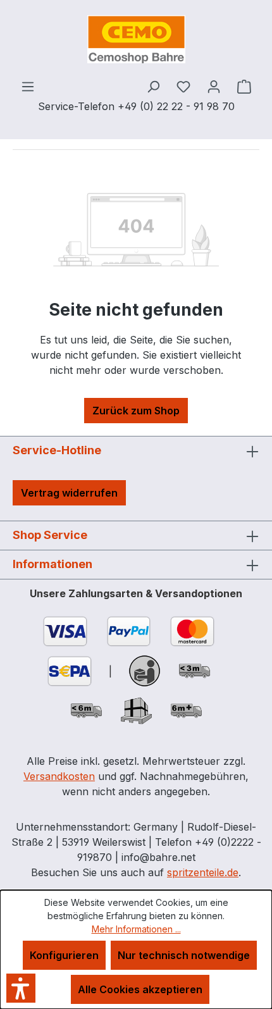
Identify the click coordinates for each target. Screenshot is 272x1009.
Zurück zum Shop (136, 410)
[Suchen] (153, 86)
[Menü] (28, 86)
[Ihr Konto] (214, 86)
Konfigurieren (64, 955)
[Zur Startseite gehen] (136, 39)
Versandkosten (59, 776)
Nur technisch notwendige (184, 955)
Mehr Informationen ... (136, 929)
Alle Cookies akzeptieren (140, 989)
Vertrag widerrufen (69, 492)
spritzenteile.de (202, 872)
